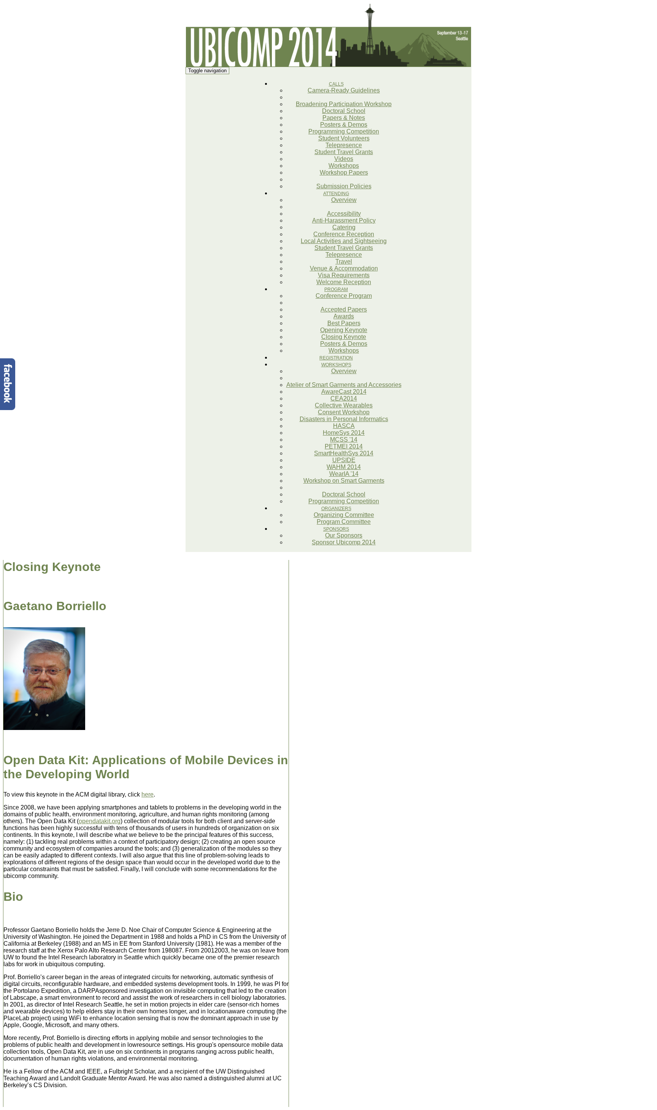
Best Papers (343, 323)
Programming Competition (343, 131)
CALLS (336, 84)
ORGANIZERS (336, 508)
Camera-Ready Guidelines (344, 90)
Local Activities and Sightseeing (344, 241)
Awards (343, 316)
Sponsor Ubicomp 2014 (344, 542)
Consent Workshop (344, 412)
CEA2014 (343, 398)
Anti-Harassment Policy (344, 220)
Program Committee (344, 521)
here (147, 794)
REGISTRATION (336, 358)
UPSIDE (343, 460)
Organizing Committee (344, 515)
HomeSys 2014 (344, 432)
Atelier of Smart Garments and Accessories (344, 385)
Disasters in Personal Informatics (344, 419)
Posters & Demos (343, 124)
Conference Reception (343, 234)
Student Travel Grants (343, 152)
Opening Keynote (343, 330)
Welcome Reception (343, 282)
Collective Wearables (344, 405)
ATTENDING (336, 193)
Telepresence (343, 145)
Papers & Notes (343, 117)
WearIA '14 (344, 474)
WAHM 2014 (344, 467)
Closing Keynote (343, 337)
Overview (344, 200)
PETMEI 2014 (344, 446)
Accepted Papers (344, 309)
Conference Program (344, 296)
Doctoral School (343, 111)
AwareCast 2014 (344, 391)
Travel (343, 261)
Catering (343, 227)
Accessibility (344, 213)
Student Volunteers (344, 138)
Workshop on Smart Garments (343, 480)
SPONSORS (336, 529)
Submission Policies (343, 186)
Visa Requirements (344, 275)
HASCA (344, 426)
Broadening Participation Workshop (344, 104)
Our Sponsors (343, 535)
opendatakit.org (100, 821)
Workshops (343, 165)
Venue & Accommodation (344, 268)
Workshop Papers (344, 172)
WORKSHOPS (336, 364)
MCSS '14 (343, 439)
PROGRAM (336, 289)
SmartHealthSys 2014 (343, 453)
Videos (343, 159)
